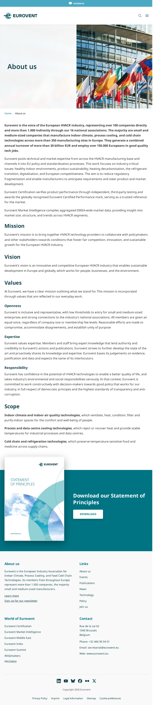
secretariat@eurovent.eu (103, 647)
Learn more (21, 595)
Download (88, 514)
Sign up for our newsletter (21, 600)
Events (83, 577)
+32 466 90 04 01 (99, 641)
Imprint (55, 698)
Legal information (73, 698)
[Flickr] (87, 681)
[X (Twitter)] (94, 681)
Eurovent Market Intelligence (22, 632)
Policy (83, 601)
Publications (87, 583)
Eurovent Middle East (17, 638)
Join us (83, 606)
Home (7, 113)
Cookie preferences (110, 698)
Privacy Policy (39, 698)
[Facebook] (80, 681)
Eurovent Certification (18, 626)
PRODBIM (10, 661)
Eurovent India (13, 644)
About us (85, 571)
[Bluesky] (73, 681)
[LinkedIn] (59, 681)
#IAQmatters (12, 655)
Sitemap (91, 698)
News (82, 589)
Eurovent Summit (15, 650)
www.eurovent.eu (97, 653)
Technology (86, 595)
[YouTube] (66, 681)
